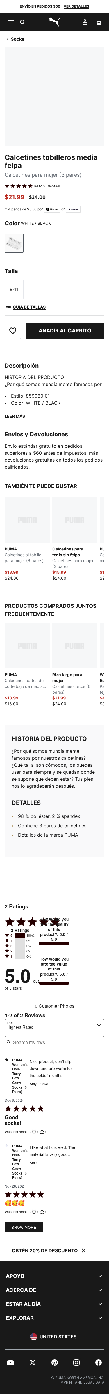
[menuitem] (10, 1362)
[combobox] (54, 1025)
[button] (20, 935)
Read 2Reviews (47, 186)
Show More (24, 1227)
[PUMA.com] (54, 22)
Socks (17, 39)
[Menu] (10, 22)
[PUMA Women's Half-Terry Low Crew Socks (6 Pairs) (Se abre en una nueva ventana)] (6, 1077)
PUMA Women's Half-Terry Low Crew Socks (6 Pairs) (20, 1076)
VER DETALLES (76, 6)
